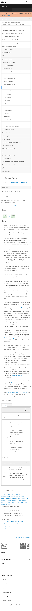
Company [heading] (3, 563)
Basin (5, 75)
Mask (19, 498)
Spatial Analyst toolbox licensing (10, 43)
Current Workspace (14, 496)
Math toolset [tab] (6, 139)
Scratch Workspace (21, 502)
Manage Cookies (7, 600)
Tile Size (7, 504)
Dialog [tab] (4, 405)
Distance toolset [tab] (7, 56)
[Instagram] (24, 547)
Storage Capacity (8, 110)
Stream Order (7, 116)
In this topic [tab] (5, 187)
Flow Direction (7, 94)
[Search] (26, 2)
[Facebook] (21, 544)
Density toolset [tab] (7, 52)
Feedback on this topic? (24, 537)
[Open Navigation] (30, 2)
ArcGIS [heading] (3, 552)
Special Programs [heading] (5, 567)
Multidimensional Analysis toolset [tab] (12, 142)
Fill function (7, 526)
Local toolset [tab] (6, 132)
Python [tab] (9, 405)
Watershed (6, 123)
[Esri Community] (21, 547)
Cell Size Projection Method (22, 495)
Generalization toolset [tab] (9, 62)
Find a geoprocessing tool (11, 524)
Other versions (14, 182)
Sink (5, 104)
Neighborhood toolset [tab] (9, 148)
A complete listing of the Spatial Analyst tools (13, 30)
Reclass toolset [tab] (7, 158)
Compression (5, 496)
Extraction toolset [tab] (7, 59)
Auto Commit (5, 495)
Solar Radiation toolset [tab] (9, 164)
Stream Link (6, 113)
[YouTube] (28, 547)
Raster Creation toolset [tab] (9, 155)
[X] (24, 544)
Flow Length (7, 100)
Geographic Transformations (9, 498)
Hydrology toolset (20, 24)
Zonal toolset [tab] (6, 171)
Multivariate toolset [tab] (8, 145)
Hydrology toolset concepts (12, 126)
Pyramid (13, 383)
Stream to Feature (8, 119)
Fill (4, 87)
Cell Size (11, 495)
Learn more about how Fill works (10, 206)
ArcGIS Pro (5, 6)
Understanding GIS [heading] (6, 559)
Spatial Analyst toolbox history (9, 46)
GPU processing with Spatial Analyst (10, 36)
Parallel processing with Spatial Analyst (11, 39)
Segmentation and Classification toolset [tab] (13, 161)
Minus (22, 308)
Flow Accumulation (8, 91)
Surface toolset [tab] (7, 168)
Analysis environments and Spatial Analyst (12, 33)
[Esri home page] (4, 2)
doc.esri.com (6, 15)
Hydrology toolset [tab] (7, 68)
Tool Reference (5, 10)
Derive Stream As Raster (9, 84)
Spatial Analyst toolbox (8, 24)
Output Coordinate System (14, 500)
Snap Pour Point (7, 107)
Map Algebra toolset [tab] (8, 136)
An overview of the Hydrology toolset (13, 71)
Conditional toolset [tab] (8, 49)
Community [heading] (4, 555)
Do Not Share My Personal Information (12, 604)
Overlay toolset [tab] (7, 152)
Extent (22, 496)
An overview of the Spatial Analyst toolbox (12, 27)
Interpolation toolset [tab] (8, 129)
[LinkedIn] (28, 544)
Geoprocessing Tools (15, 22)
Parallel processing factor (17, 375)
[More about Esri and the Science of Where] (4, 546)
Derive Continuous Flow (9, 78)
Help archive (24, 182)
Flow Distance (7, 97)
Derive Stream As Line (9, 81)
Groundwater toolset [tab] (8, 65)
